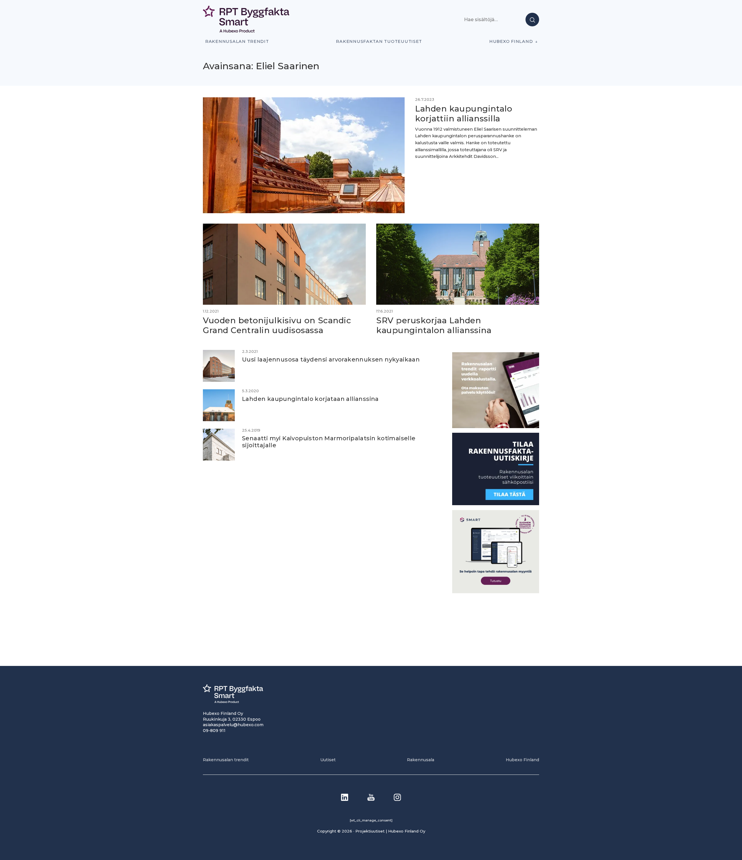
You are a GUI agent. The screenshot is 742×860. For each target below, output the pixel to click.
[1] (495, 503)
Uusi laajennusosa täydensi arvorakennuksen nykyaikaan (331, 359)
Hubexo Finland (511, 41)
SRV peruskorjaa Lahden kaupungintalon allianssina (434, 325)
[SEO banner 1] (495, 591)
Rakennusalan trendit (237, 41)
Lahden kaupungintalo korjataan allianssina (310, 398)
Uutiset (328, 759)
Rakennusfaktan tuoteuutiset (379, 41)
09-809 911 (214, 730)
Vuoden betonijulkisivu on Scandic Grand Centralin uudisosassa (277, 325)
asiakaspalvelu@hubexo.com (233, 724)
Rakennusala (420, 759)
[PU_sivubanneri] (495, 426)
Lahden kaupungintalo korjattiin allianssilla (463, 113)
